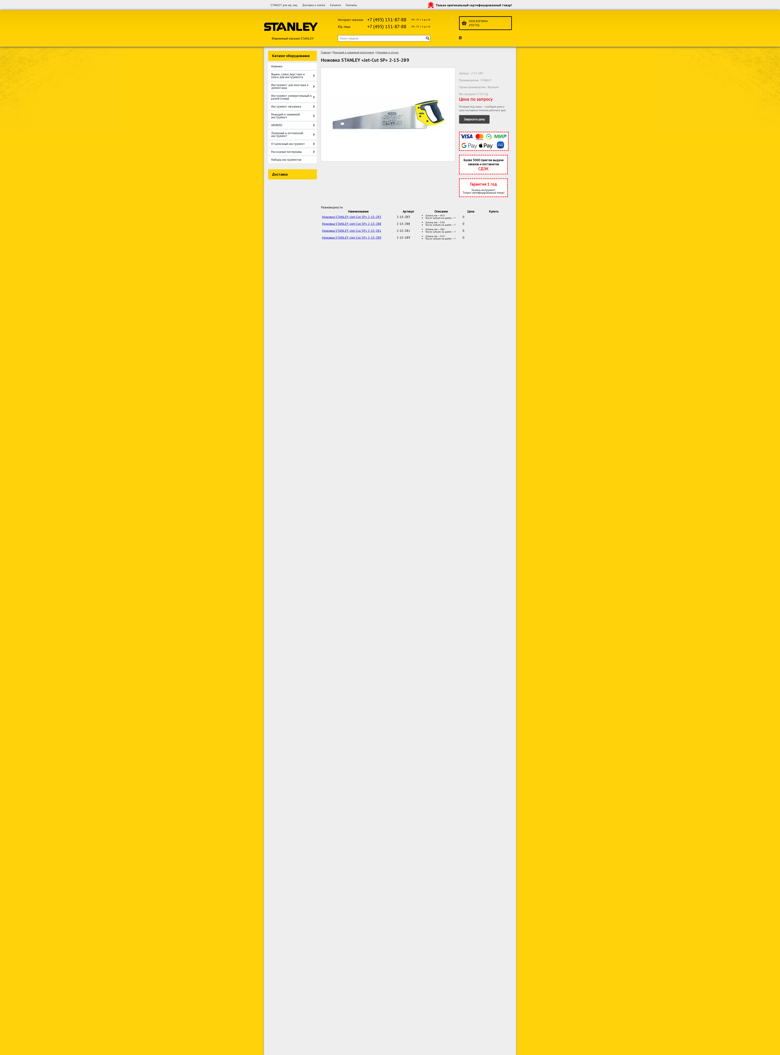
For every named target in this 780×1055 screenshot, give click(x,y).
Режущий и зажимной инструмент (285, 115)
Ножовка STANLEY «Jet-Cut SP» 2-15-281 (351, 231)
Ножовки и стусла (387, 52)
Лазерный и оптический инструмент (287, 134)
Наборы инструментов (286, 160)
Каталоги (335, 5)
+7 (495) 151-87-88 (386, 19)
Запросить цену (474, 119)
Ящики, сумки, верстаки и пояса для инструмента (288, 75)
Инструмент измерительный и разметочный (291, 97)
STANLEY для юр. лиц (284, 5)
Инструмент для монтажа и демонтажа (289, 86)
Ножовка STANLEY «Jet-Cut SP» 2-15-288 (351, 224)
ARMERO (276, 125)
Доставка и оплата (313, 5)
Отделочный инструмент (288, 144)
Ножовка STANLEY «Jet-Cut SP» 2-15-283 (351, 217)
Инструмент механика (286, 106)
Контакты (351, 5)
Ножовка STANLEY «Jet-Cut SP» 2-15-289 (351, 237)
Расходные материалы (286, 152)
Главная (325, 52)
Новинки (276, 66)
